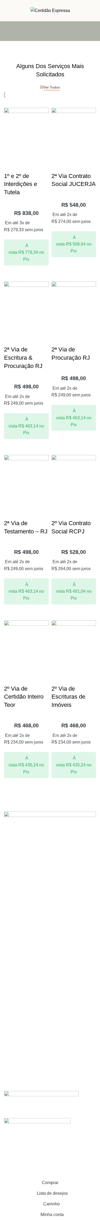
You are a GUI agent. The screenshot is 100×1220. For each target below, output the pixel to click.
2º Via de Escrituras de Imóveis (68, 696)
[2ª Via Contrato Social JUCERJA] (73, 129)
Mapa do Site (15, 930)
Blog (7, 1030)
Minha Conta (15, 903)
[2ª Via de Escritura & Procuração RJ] (26, 303)
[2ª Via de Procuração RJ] (73, 303)
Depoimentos (15, 1021)
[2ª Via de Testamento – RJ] (26, 477)
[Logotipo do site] (50, 10)
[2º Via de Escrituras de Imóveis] (73, 642)
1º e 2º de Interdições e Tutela (20, 184)
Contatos (11, 962)
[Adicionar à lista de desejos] (10, 159)
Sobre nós (12, 1012)
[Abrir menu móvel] (6, 10)
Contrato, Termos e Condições (29, 921)
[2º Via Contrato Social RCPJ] (73, 477)
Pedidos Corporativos (22, 980)
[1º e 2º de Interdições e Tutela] (26, 129)
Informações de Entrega (24, 912)
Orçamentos (14, 971)
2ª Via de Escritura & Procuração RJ (23, 357)
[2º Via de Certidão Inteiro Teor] (26, 642)
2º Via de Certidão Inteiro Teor (23, 696)
